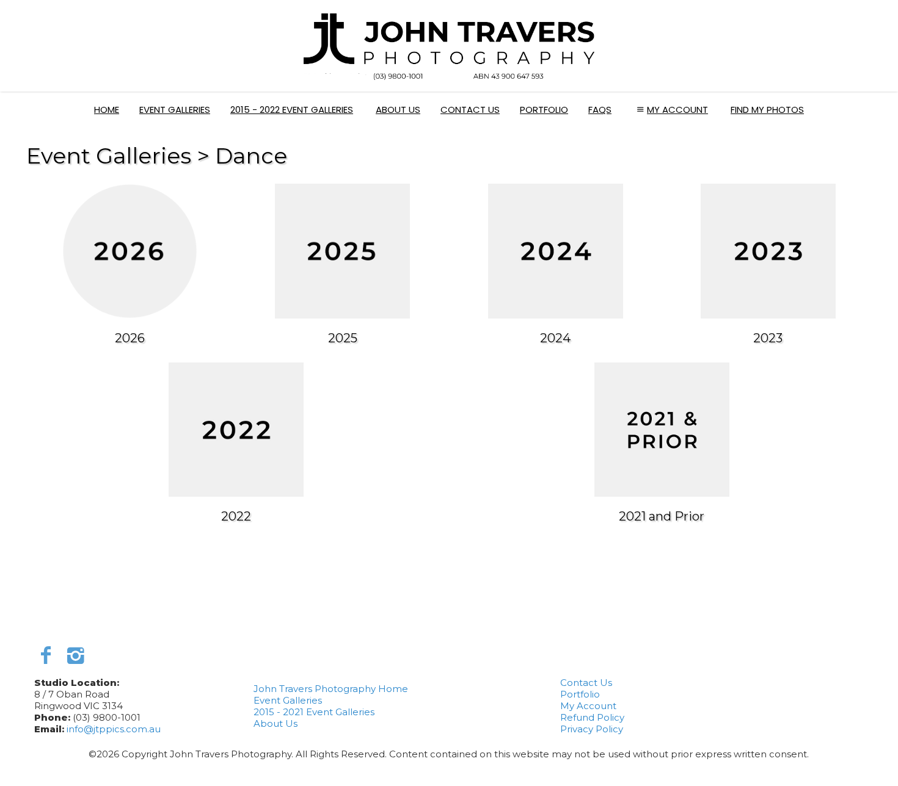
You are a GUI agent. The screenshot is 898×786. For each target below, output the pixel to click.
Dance (251, 155)
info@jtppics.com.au (114, 729)
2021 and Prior (661, 516)
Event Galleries (174, 109)
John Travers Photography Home (331, 688)
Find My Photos (767, 109)
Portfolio (544, 109)
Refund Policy (592, 717)
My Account (677, 109)
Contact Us (470, 109)
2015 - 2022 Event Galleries (291, 109)
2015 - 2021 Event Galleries (314, 712)
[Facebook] (46, 655)
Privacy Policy (591, 729)
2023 (768, 338)
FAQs (599, 109)
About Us (398, 109)
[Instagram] (75, 655)
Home (106, 109)
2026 (130, 338)
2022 (236, 516)
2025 (342, 338)
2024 (555, 338)
